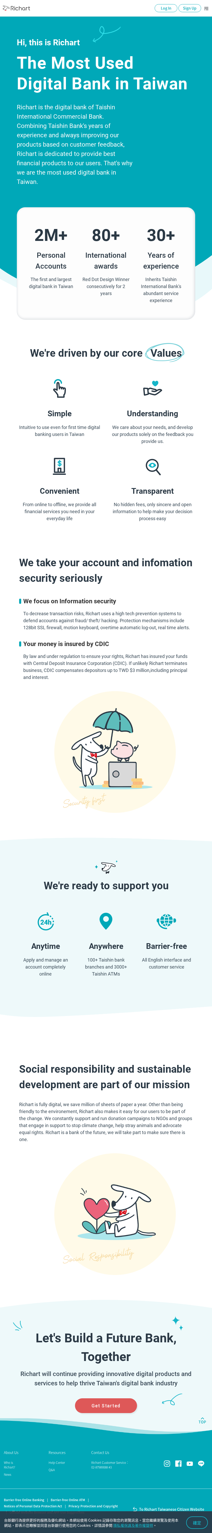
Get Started (106, 1405)
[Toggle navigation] (206, 8)
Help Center (57, 1462)
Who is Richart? (9, 1465)
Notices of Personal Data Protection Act (33, 1506)
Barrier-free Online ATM (68, 1500)
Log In (166, 8)
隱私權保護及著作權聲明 (133, 1525)
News (7, 1474)
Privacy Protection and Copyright (93, 1506)
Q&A (52, 1469)
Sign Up (189, 8)
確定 (197, 1523)
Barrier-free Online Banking (24, 1500)
